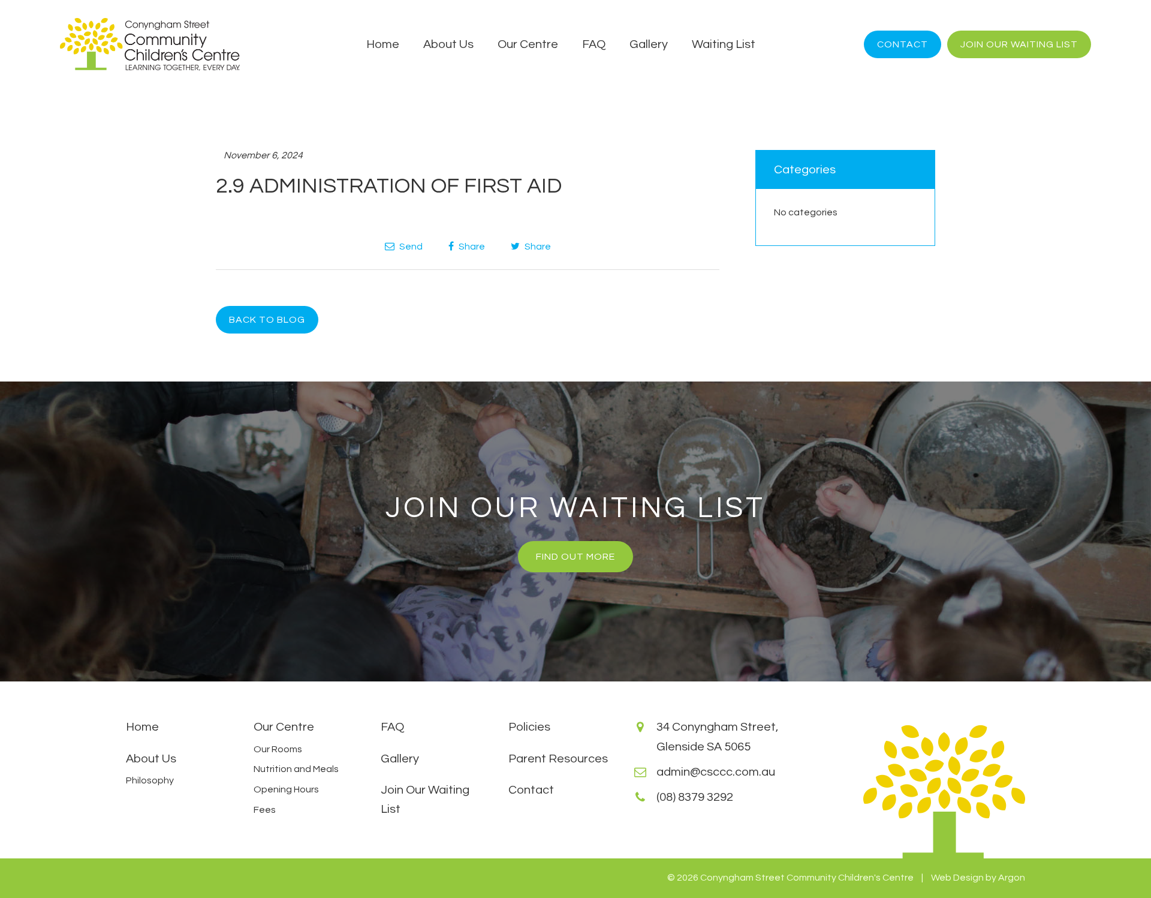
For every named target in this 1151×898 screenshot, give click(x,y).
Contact (902, 44)
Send (410, 246)
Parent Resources (558, 759)
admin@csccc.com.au (715, 772)
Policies (529, 727)
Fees (265, 810)
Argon (1011, 877)
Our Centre (528, 44)
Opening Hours (286, 789)
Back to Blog (267, 320)
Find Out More (575, 556)
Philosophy (150, 780)
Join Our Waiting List (1019, 44)
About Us (448, 44)
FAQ (593, 44)
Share (471, 246)
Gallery (648, 44)
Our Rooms (278, 749)
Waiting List (723, 44)
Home (382, 44)
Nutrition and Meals (296, 769)
